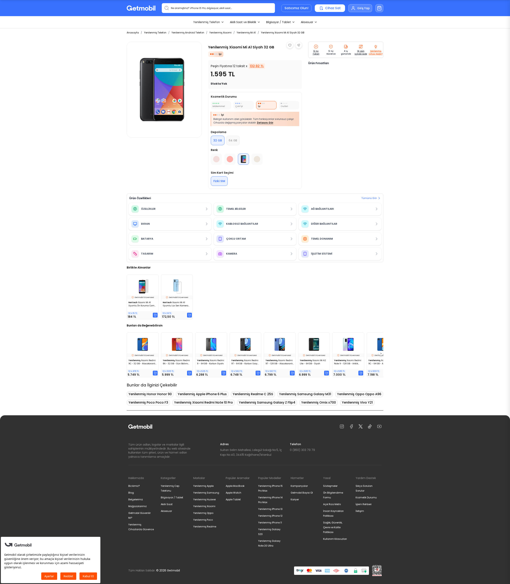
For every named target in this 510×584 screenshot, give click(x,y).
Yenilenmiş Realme (204, 526)
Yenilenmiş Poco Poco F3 (148, 402)
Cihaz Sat (333, 8)
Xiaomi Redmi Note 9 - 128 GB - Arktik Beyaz (347, 362)
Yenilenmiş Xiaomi (220, 32)
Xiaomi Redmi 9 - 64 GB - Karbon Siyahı (210, 362)
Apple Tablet (233, 499)
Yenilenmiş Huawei (204, 499)
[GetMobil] (141, 8)
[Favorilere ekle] (290, 45)
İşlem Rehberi (364, 504)
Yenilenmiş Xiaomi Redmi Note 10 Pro (203, 402)
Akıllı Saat (167, 504)
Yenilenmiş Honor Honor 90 (150, 394)
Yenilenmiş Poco (203, 519)
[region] (164, 90)
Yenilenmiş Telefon (206, 22)
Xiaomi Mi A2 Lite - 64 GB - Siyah (313, 362)
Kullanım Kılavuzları (335, 539)
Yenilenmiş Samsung (206, 492)
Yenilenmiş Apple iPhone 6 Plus (202, 394)
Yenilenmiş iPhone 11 (270, 522)
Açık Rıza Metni (332, 504)
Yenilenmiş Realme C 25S (253, 394)
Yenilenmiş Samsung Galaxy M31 (305, 394)
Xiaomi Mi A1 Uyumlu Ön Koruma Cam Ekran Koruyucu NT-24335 (141, 304)
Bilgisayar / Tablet (278, 22)
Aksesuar (307, 22)
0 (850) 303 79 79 (302, 450)
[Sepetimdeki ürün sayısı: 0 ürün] (379, 8)
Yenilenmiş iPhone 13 (270, 509)
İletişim (360, 511)
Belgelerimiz (135, 499)
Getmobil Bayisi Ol (302, 492)
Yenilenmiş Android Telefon (188, 32)
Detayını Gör (265, 122)
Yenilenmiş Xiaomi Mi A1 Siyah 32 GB (282, 32)
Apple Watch (233, 492)
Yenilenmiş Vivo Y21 (357, 402)
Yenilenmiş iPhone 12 (270, 515)
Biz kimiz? (134, 486)
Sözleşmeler (330, 486)
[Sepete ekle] (155, 315)
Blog (131, 492)
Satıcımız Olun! (296, 8)
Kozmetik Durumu (366, 497)
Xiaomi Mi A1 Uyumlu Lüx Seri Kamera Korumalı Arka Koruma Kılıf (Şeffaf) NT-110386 (176, 304)
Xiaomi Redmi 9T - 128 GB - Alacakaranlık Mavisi (280, 362)
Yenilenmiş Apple (203, 486)
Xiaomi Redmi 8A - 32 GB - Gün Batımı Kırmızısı (176, 362)
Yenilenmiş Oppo (203, 513)
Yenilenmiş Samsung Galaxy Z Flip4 (267, 402)
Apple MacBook (235, 486)
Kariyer (295, 499)
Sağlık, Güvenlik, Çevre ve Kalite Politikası (332, 527)
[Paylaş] (298, 45)
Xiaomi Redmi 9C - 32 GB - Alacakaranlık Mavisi (142, 362)
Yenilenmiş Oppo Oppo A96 (359, 394)
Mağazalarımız (137, 506)
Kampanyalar (299, 486)
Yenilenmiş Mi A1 (246, 32)
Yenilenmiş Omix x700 (318, 402)
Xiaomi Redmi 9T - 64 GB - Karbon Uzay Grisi (244, 362)
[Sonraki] (381, 354)
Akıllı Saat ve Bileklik (243, 22)
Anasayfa (133, 32)
